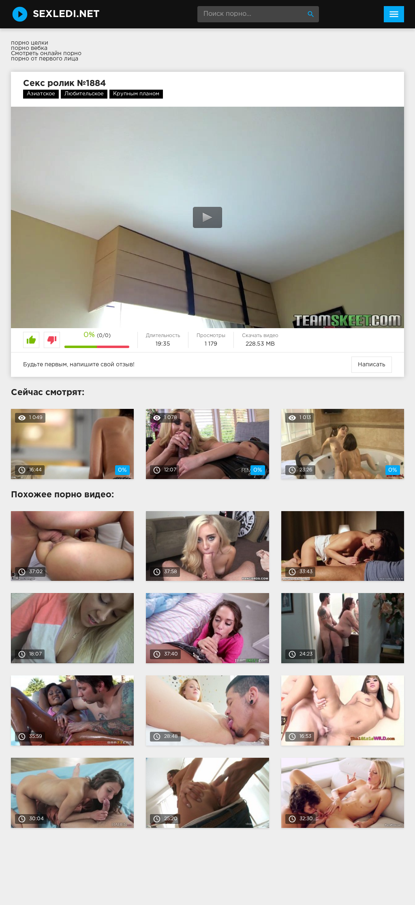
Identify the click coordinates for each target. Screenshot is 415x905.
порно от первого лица (44, 58)
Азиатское (41, 94)
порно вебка (29, 48)
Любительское (84, 94)
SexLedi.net (66, 14)
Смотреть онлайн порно (46, 53)
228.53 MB (260, 344)
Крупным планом (136, 94)
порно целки (29, 43)
